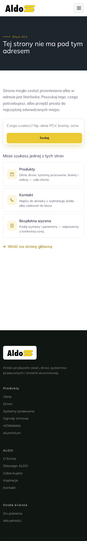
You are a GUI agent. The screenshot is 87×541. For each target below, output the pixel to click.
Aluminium (12, 433)
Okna (7, 397)
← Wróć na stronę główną (27, 246)
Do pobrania (12, 513)
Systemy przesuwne (18, 411)
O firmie (9, 459)
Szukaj (44, 138)
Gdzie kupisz (13, 473)
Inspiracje (10, 480)
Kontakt (9, 488)
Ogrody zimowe (15, 418)
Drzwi (7, 404)
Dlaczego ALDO (15, 466)
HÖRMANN (12, 426)
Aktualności (12, 521)
